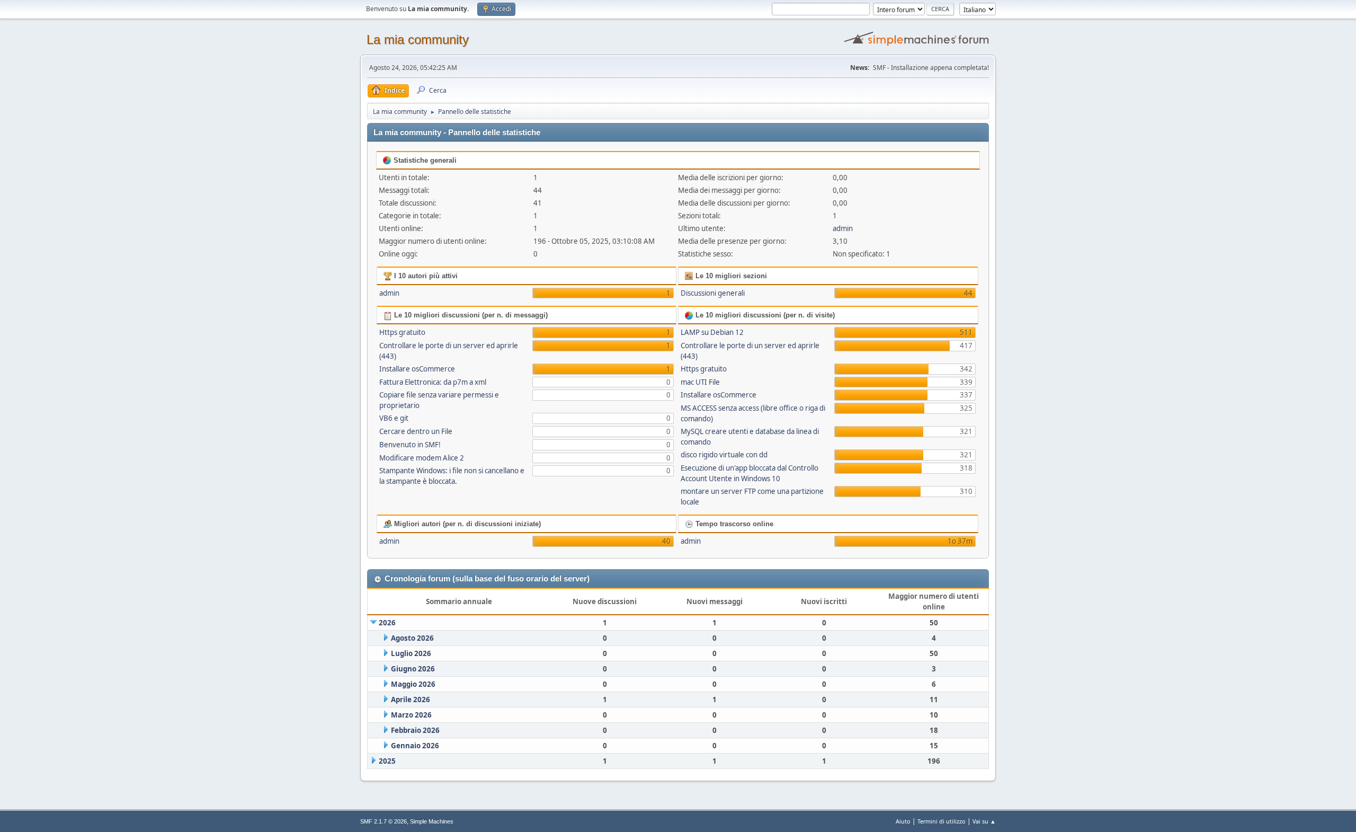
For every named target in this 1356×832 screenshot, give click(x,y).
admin (843, 228)
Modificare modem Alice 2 (421, 458)
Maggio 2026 (413, 684)
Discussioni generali (713, 293)
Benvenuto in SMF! (410, 444)
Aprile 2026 (410, 699)
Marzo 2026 (411, 715)
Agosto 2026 (412, 638)
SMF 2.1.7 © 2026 (383, 821)
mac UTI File (700, 382)
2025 (387, 761)
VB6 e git (393, 418)
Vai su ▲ (984, 821)
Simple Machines (431, 821)
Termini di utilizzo (941, 821)
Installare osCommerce (417, 369)
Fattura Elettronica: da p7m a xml (432, 382)
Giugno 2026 (413, 669)
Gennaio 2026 (415, 745)
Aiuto (903, 821)
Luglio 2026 (411, 653)
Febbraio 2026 (415, 730)
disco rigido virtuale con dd (724, 454)
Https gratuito (402, 332)
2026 (387, 622)
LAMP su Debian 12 (712, 332)
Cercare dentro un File (415, 431)
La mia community (418, 39)
